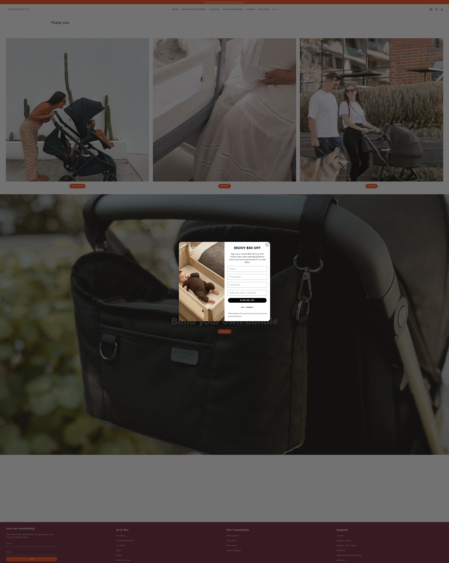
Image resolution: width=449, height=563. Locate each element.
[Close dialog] (267, 245)
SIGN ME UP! (247, 300)
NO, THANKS (247, 307)
